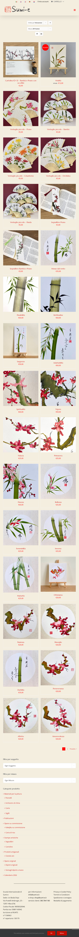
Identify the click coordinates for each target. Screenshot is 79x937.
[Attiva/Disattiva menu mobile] (75, 8)
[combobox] (39, 765)
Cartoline (9, 847)
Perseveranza (58, 688)
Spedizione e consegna (62, 898)
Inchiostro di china (13, 803)
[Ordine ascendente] (50, 23)
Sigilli (7, 813)
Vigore (58, 409)
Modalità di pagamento (63, 901)
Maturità (20, 596)
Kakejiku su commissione (15, 827)
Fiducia (21, 455)
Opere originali (10, 861)
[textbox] (39, 765)
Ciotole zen (10, 856)
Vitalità (58, 80)
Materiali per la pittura (13, 794)
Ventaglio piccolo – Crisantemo (21, 176)
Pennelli (9, 798)
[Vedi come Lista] (41, 34)
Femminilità (21, 548)
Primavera (58, 455)
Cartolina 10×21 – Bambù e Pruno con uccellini (20, 81)
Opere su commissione (13, 823)
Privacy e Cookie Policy (62, 892)
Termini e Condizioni (62, 895)
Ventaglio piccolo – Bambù (58, 129)
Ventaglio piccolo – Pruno (20, 129)
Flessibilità (21, 315)
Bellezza (58, 502)
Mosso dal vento (58, 268)
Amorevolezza (58, 736)
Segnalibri (9, 841)
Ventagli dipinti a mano (14, 870)
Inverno (58, 548)
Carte (8, 808)
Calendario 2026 (10, 875)
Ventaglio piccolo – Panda (20, 222)
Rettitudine (58, 315)
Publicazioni (9, 818)
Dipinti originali (11, 865)
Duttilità (20, 690)
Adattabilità (58, 363)
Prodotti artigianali (11, 852)
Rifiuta (62, 933)
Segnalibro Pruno (58, 222)
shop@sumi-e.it (40, 898)
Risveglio (58, 642)
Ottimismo (58, 595)
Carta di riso (10, 832)
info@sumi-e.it (33, 895)
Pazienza (20, 642)
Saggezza (21, 361)
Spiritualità (20, 409)
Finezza (21, 502)
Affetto (21, 736)
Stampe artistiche (11, 838)
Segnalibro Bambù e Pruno (21, 268)
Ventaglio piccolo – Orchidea (58, 176)
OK (51, 933)
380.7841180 (45, 901)
